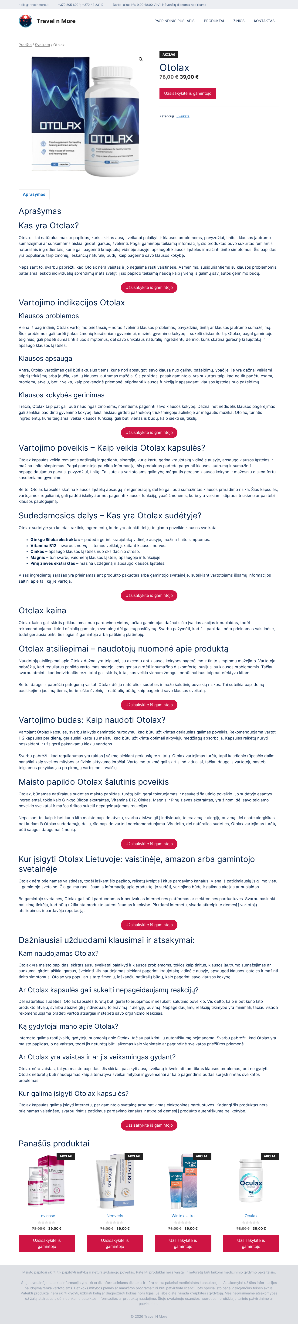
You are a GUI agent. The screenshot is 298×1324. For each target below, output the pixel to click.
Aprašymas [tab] (34, 194)
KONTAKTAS (264, 21)
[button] (141, 59)
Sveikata (42, 45)
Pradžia (25, 45)
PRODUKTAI (214, 21)
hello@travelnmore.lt (34, 5)
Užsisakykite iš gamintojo (187, 93)
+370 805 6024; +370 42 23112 (81, 5)
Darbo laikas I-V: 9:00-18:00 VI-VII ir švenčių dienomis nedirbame (159, 5)
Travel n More (56, 20)
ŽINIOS (239, 21)
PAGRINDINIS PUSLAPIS (175, 21)
